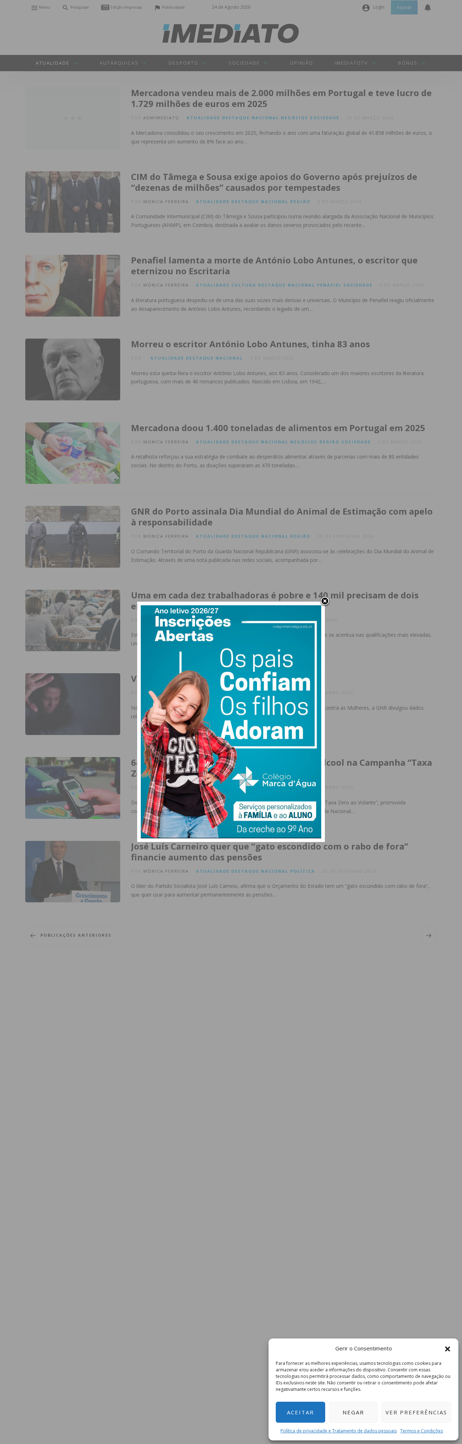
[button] (447, 1348)
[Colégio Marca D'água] (231, 721)
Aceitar (300, 1412)
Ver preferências (416, 1412)
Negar (353, 1412)
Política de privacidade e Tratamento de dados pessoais (338, 1431)
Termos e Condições (421, 1431)
